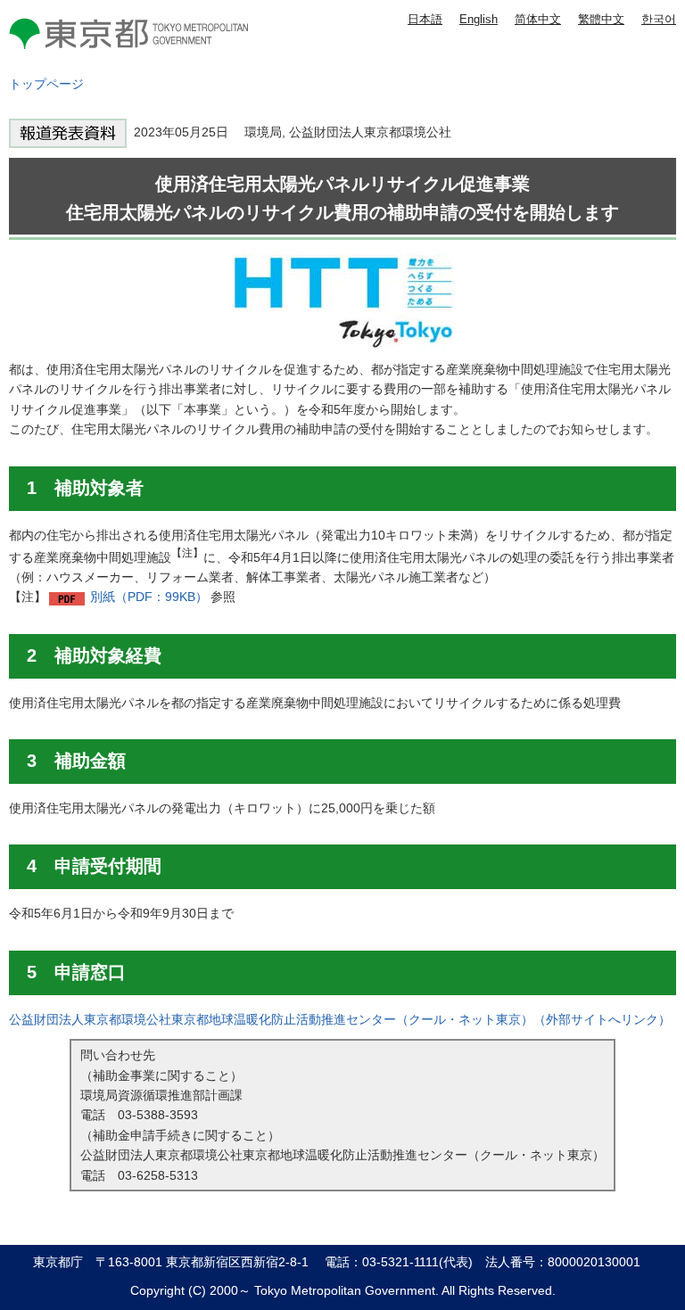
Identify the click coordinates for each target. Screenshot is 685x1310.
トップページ (46, 84)
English (478, 19)
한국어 (658, 19)
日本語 (425, 19)
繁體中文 (601, 19)
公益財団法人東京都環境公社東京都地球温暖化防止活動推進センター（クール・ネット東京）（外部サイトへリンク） (340, 1019)
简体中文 (538, 19)
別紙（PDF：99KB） (149, 596)
